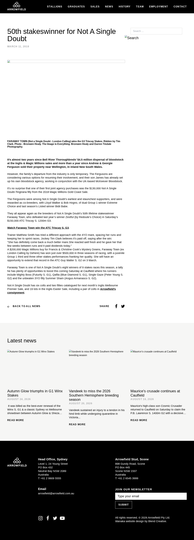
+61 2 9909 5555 (50, 478)
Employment (158, 6)
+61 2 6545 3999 (128, 478)
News (109, 6)
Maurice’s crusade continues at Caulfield (155, 393)
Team (140, 6)
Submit (123, 504)
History (125, 6)
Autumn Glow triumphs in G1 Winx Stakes (35, 393)
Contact (180, 6)
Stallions (54, 6)
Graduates (76, 6)
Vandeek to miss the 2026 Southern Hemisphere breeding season (94, 395)
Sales (95, 6)
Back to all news (26, 306)
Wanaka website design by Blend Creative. (141, 521)
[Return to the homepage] (16, 6)
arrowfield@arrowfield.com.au (56, 493)
